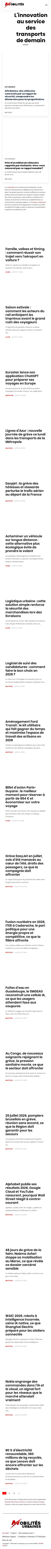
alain (7, 272)
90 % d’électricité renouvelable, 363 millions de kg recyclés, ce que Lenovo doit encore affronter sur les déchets (24, 1459)
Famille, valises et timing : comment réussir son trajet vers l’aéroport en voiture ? (24, 254)
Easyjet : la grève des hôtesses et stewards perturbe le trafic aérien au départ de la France (24, 489)
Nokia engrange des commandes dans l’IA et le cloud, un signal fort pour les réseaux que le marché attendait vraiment (24, 1390)
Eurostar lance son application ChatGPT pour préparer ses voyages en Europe (22, 378)
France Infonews (19, 1502)
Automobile (10, 87)
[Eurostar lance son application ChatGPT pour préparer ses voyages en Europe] (25, 355)
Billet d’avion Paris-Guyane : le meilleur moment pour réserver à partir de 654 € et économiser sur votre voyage (25, 796)
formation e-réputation (38, 202)
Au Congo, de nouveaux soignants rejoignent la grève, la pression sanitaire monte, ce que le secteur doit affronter (24, 1060)
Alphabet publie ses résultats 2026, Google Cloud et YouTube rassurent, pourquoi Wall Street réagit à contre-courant (25, 1193)
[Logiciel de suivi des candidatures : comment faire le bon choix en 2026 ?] (25, 646)
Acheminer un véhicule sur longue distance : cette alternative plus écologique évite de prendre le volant (23, 543)
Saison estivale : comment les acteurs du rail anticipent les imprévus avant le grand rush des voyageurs (25, 314)
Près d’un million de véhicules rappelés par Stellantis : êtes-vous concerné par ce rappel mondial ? (25, 165)
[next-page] (19, 1493)
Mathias (8, 112)
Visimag (41, 1502)
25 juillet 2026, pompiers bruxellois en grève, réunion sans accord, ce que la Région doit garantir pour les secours (24, 1124)
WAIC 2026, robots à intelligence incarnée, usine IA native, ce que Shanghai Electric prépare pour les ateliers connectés (25, 1325)
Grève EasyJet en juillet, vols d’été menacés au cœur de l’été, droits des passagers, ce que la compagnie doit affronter (24, 865)
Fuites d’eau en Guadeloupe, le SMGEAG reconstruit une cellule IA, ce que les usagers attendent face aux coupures (25, 997)
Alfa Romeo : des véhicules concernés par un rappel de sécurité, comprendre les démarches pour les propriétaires (24, 95)
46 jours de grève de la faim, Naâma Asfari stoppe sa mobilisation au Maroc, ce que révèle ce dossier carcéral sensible (24, 1259)
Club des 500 (9, 1502)
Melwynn (9, 395)
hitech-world (32, 1502)
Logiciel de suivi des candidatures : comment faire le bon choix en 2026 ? (25, 669)
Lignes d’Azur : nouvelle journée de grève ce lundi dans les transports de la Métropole (25, 436)
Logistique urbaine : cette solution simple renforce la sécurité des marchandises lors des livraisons (25, 608)
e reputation (11, 187)
